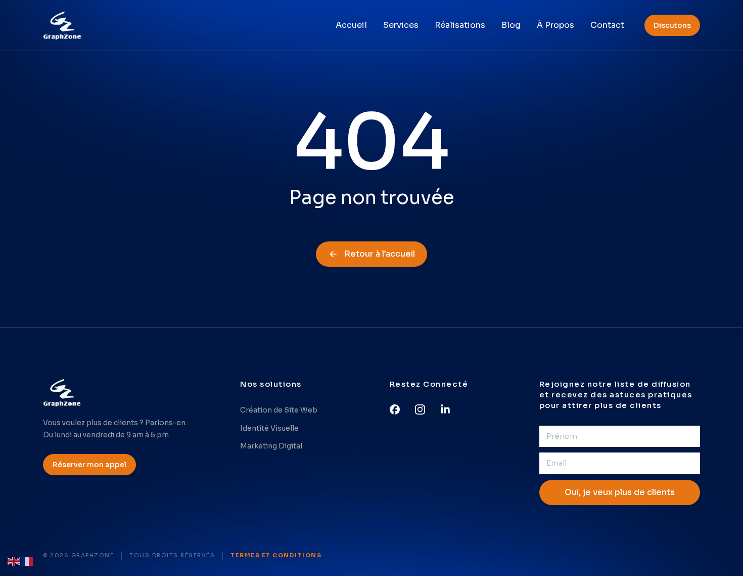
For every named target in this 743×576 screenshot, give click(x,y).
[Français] (27, 560)
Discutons (672, 25)
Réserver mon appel (89, 464)
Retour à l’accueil (379, 254)
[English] (14, 560)
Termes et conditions (275, 555)
